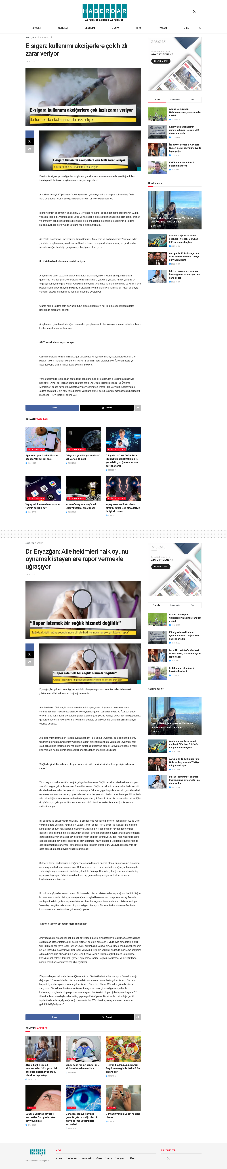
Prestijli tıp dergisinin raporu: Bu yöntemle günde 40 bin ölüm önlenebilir (123, 1068)
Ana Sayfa (29, 37)
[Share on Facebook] (29, 134)
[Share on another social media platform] (29, 149)
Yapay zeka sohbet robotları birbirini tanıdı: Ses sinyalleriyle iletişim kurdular (123, 508)
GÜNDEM (63, 28)
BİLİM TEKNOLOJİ (44, 37)
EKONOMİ (90, 28)
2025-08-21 (31, 1125)
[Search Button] (200, 28)
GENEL (111, 1059)
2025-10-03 (111, 1076)
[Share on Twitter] (29, 141)
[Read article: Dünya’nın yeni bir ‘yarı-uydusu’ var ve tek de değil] (83, 439)
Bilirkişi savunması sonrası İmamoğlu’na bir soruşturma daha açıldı (184, 274)
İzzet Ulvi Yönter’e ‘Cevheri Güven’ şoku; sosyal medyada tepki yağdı (185, 148)
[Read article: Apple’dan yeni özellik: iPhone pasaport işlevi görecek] (43, 439)
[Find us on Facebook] (188, 11)
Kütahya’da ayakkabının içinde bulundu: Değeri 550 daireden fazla (184, 130)
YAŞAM (163, 28)
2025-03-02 (111, 516)
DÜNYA (115, 28)
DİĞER (187, 28)
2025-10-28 (31, 463)
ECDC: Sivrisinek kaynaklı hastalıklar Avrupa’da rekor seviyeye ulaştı (40, 1117)
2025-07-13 (31, 512)
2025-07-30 (71, 1129)
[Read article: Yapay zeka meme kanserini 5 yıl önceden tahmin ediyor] (83, 1049)
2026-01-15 (31, 1080)
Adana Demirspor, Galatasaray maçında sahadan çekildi (185, 112)
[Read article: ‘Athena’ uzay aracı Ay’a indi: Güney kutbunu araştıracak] (83, 488)
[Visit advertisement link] (175, 64)
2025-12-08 (71, 1073)
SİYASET (36, 28)
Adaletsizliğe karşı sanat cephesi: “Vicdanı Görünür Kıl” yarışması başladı (183, 239)
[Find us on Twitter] (194, 11)
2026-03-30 (156, 226)
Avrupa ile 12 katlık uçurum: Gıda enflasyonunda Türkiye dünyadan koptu (184, 256)
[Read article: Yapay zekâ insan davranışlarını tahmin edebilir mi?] (43, 488)
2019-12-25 (30, 61)
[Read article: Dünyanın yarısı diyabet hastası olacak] (123, 1098)
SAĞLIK (40, 543)
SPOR (139, 28)
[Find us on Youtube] (200, 11)
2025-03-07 (71, 512)
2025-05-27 (111, 1122)
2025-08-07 (111, 470)
